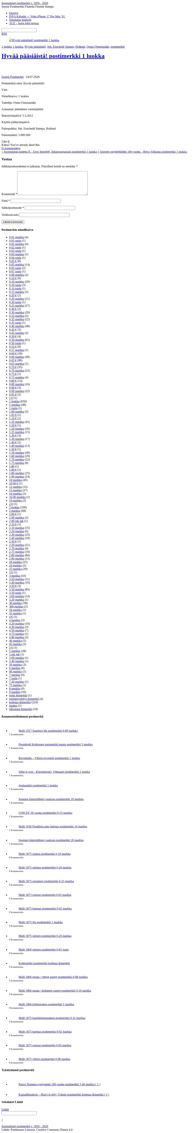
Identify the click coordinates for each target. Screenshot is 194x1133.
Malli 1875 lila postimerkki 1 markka (41, 922)
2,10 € (13, 524)
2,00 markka (16, 517)
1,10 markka (16, 421)
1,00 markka (16, 411)
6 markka (14, 668)
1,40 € (13, 442)
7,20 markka (16, 681)
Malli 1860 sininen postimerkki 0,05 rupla (44, 949)
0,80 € (13, 380)
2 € (11, 504)
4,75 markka (16, 633)
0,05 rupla (15, 268)
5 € (11, 647)
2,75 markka (16, 551)
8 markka (14, 688)
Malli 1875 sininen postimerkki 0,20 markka (45, 867)
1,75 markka (16, 462)
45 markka (15, 644)
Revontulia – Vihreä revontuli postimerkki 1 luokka (49, 758)
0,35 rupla (15, 322)
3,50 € (13, 586)
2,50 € (13, 541)
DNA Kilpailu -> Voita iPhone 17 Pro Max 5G (37, 16)
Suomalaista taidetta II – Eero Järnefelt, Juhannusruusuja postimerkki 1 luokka (49, 151)
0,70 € (13, 367)
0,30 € (13, 309)
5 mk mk (14, 654)
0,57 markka (16, 350)
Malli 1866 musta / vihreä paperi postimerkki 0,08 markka (53, 977)
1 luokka (7, 46)
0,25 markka (16, 305)
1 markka (14, 404)
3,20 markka (16, 579)
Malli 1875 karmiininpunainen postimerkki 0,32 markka (52, 1018)
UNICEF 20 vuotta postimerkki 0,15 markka (45, 812)
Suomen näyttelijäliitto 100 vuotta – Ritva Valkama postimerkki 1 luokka (142, 151)
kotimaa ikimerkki (20, 702)
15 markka (15, 490)
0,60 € (13, 353)
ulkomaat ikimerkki (20, 709)
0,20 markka (16, 298)
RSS (4, 33)
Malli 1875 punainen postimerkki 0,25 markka (46, 881)
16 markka (15, 493)
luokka (13, 705)
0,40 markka (16, 326)
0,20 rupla (15, 302)
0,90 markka (16, 391)
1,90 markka (16, 476)
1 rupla (13, 408)
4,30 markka (16, 627)
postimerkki (118, 46)
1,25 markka (16, 432)
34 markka (15, 610)
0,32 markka (16, 315)
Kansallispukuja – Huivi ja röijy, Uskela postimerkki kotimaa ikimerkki (64, 1094)
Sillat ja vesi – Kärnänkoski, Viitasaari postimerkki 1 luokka (54, 771)
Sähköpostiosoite (13, 207)
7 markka (14, 674)
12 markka (15, 486)
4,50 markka (16, 630)
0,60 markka (16, 356)
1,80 (11, 466)
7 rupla (13, 678)
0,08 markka (16, 274)
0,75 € (13, 374)
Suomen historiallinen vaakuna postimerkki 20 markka (51, 840)
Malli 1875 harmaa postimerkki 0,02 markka (45, 908)
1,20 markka (16, 428)
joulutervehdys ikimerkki (24, 698)
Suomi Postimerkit (12, 76)
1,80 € (13, 469)
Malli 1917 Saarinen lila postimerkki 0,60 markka (48, 730)
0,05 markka (16, 264)
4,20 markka (16, 623)
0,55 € (13, 346)
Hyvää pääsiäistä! (35, 46)
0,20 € (13, 295)
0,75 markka (16, 377)
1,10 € (13, 418)
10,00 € (13, 483)
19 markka (15, 500)
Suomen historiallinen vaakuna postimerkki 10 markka (51, 799)
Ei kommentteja (11, 148)
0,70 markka (16, 370)
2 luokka (14, 507)
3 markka (14, 575)
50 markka (15, 664)
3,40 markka (16, 582)
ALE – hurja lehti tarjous (24, 23)
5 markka (14, 651)
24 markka (15, 565)
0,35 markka (16, 319)
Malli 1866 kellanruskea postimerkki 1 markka (46, 1004)
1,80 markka (16, 473)
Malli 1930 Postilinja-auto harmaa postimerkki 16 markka (53, 826)
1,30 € (13, 435)
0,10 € (13, 278)
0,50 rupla (15, 343)
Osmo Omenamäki (98, 46)
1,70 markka (16, 459)
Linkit (5, 1109)
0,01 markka (16, 237)
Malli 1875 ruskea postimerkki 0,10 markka (45, 853)
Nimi (6, 200)
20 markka (15, 562)
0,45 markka (16, 333)
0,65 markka (16, 363)
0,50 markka (16, 339)
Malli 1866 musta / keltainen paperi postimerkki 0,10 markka (55, 990)
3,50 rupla (15, 592)
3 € (11, 572)
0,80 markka (16, 384)
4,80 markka (16, 637)
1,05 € (13, 415)
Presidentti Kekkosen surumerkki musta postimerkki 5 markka (56, 744)
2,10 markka (16, 527)
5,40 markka (16, 661)
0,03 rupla (15, 250)
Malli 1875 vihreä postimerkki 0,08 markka (44, 1059)
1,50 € (13, 449)
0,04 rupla (15, 257)
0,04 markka (16, 254)
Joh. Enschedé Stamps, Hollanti (66, 46)
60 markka (15, 671)
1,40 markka (16, 445)
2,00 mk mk (16, 521)
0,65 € (13, 360)
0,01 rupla (15, 240)
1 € (11, 398)
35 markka (15, 613)
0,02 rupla (15, 247)
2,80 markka (16, 555)
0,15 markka (16, 292)
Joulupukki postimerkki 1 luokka (38, 785)
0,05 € (13, 261)
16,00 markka (17, 497)
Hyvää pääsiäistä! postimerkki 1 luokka (53, 55)
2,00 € (13, 514)
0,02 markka (16, 244)
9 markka (14, 692)
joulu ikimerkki (18, 695)
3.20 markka (16, 599)
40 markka (15, 640)
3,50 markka (16, 589)
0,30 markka (16, 312)
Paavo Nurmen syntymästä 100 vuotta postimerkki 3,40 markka (59, 1084)
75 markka (15, 685)
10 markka (15, 480)
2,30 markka (16, 534)
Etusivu (13, 13)
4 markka (14, 620)
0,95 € (13, 394)
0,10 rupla (15, 285)
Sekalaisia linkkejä (20, 19)
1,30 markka (16, 439)
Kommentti (9, 194)
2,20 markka (16, 531)
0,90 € (13, 387)
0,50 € (13, 336)
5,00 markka (16, 657)
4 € (11, 616)
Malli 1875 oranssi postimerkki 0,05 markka (45, 894)
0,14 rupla (15, 288)
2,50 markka (16, 545)
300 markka (16, 606)
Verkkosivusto (10, 214)
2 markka (14, 510)
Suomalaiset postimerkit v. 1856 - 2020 (25, 1126)
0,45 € (13, 329)
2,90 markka (16, 558)
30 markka (15, 603)
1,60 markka (16, 456)
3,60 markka (16, 596)
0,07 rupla (15, 271)
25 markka (15, 568)
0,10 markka (16, 281)
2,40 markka (16, 538)
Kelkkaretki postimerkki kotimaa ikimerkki (44, 963)
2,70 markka (16, 548)
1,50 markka (16, 452)
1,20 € (13, 425)
